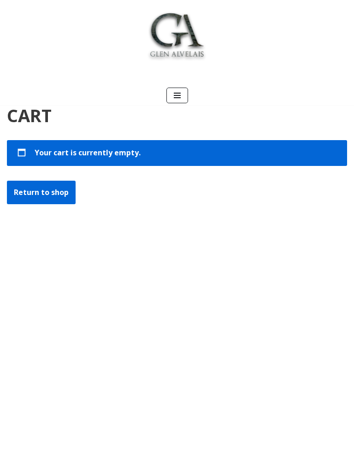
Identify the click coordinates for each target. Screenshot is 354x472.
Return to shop (41, 192)
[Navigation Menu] (177, 95)
